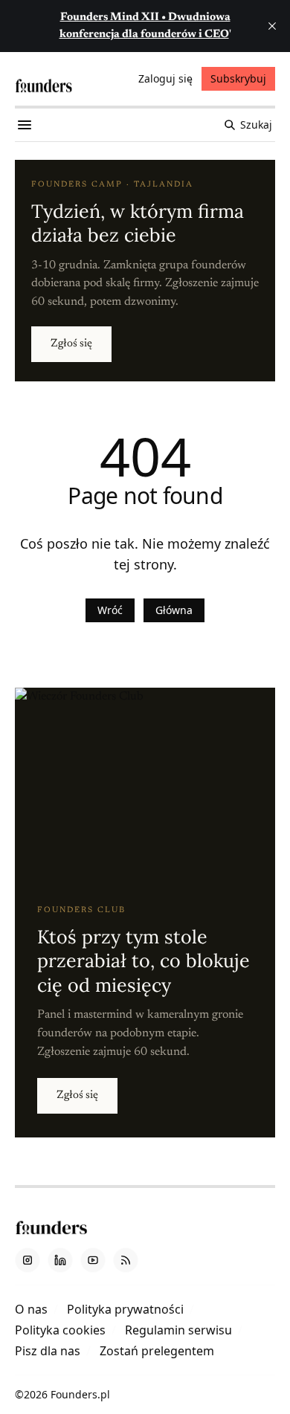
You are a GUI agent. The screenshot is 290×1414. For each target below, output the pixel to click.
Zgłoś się (71, 343)
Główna (174, 610)
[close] (272, 26)
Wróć (110, 610)
